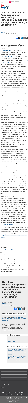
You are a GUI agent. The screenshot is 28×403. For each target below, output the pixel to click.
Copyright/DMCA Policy (18, 392)
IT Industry (23, 318)
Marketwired (3, 32)
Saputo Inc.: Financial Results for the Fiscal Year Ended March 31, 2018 (17, 350)
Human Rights (16, 318)
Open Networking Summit (19, 161)
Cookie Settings (18, 394)
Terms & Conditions (6, 392)
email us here (11, 341)
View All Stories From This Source (16, 361)
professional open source (7, 56)
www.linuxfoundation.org (7, 224)
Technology (5, 320)
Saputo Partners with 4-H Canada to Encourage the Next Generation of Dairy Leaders (17, 357)
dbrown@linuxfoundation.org (8, 250)
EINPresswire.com (6, 50)
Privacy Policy (9, 394)
